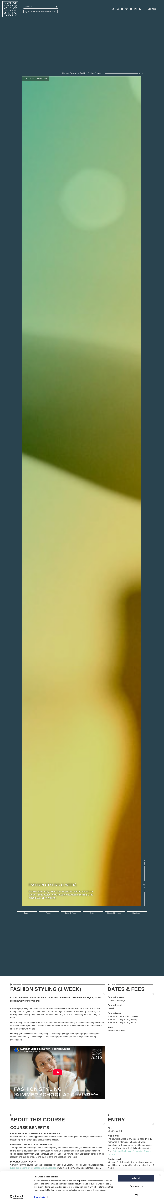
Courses (74, 73)
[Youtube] (122, 9)
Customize (134, 1186)
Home (65, 73)
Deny (136, 1194)
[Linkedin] (135, 9)
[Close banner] (160, 1175)
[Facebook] (131, 9)
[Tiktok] (113, 9)
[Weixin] (140, 9)
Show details (39, 1197)
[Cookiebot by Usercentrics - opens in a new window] (16, 1197)
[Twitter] (126, 9)
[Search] (55, 6)
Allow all (136, 1178)
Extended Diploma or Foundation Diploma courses (33, 1168)
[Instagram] (117, 9)
